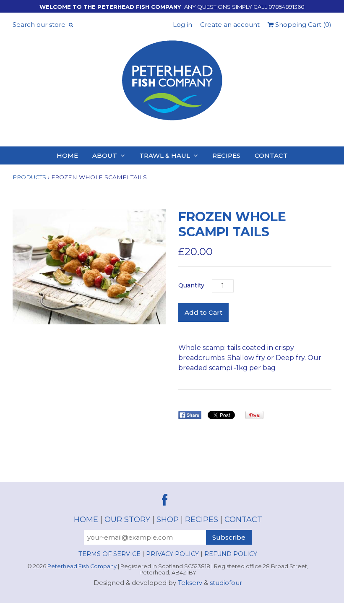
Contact (271, 155)
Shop (167, 519)
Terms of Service (109, 554)
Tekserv (190, 583)
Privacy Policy (172, 554)
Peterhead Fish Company (82, 566)
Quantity (191, 285)
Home (67, 155)
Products (29, 177)
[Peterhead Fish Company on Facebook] (164, 500)
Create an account (230, 24)
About (104, 155)
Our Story (127, 519)
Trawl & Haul (164, 155)
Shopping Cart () (302, 24)
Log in (182, 24)
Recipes (226, 155)
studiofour (226, 583)
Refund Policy (230, 554)
